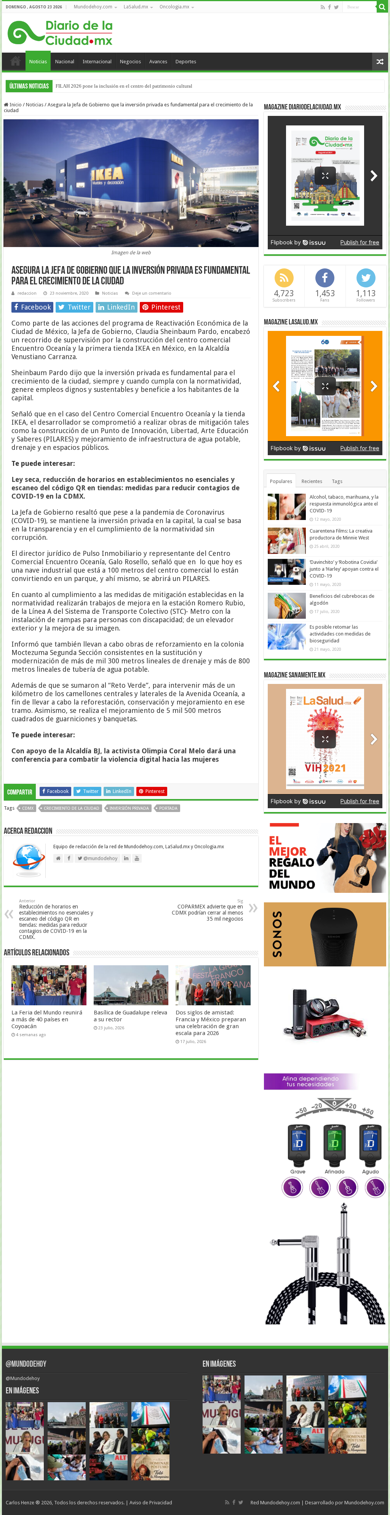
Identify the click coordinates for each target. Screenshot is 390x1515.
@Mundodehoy (26, 1364)
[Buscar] (382, 7)
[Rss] (323, 7)
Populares (281, 481)
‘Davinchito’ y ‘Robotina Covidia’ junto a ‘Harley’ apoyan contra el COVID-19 (344, 569)
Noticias (38, 61)
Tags (337, 481)
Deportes (186, 61)
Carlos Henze (20, 1502)
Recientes (312, 481)
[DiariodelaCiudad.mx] (60, 31)
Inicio (16, 61)
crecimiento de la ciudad (71, 808)
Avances (158, 61)
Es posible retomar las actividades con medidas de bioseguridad (340, 634)
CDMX (28, 808)
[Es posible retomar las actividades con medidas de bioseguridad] (287, 637)
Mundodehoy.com (93, 7)
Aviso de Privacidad (150, 1502)
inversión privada (129, 808)
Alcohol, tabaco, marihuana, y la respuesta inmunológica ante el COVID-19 (344, 504)
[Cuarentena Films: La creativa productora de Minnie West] (287, 541)
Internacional (97, 61)
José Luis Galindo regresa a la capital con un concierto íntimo (119, 86)
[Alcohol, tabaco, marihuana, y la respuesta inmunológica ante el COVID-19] (287, 507)
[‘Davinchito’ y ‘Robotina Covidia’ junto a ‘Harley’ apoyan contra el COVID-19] (287, 572)
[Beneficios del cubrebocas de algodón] (287, 606)
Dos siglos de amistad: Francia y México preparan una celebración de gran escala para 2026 (211, 1023)
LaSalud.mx (136, 7)
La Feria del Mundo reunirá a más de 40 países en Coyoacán (46, 1019)
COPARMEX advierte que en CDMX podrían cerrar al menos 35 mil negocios (207, 910)
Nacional (64, 61)
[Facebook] (329, 7)
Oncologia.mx (174, 7)
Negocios (130, 61)
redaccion (27, 293)
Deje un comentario (151, 293)
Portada (168, 808)
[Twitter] (336, 7)
